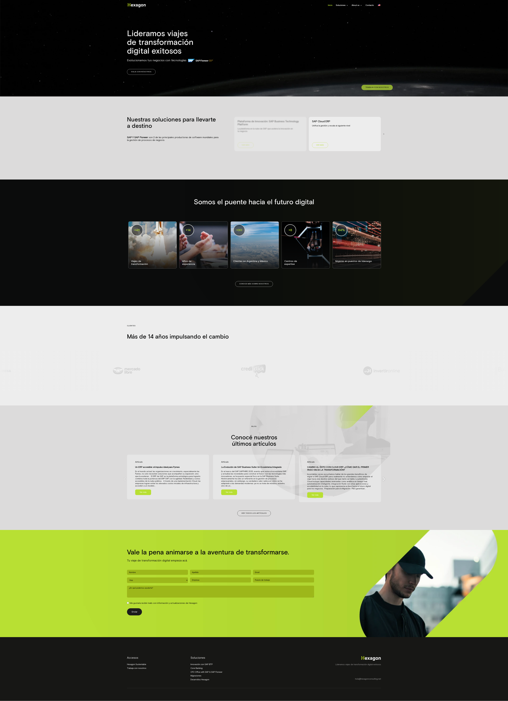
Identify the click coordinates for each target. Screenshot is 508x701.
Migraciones (195, 676)
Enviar (134, 612)
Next (383, 479)
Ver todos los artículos (254, 513)
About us (355, 5)
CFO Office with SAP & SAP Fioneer (206, 672)
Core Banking (196, 668)
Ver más (246, 145)
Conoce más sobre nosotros (254, 284)
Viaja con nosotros (141, 72)
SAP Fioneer (141, 137)
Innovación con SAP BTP (201, 664)
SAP (129, 137)
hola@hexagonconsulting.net (368, 679)
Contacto (370, 5)
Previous (125, 479)
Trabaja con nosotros (377, 87)
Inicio (330, 5)
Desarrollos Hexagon (199, 680)
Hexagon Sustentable (136, 664)
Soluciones (341, 5)
